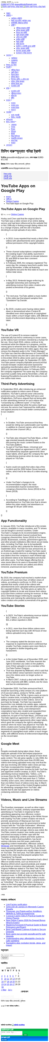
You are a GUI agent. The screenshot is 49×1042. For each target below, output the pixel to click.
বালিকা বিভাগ (15, 77)
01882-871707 (7, 996)
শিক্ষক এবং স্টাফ (11, 65)
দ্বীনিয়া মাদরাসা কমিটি (23, 28)
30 (2, 987)
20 (13, 982)
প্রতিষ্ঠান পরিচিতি (16, 18)
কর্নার (7, 88)
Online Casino (12, 201)
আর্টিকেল (9, 199)
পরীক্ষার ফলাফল (16, 93)
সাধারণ (13, 143)
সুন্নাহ (13, 127)
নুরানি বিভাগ (14, 72)
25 (8, 984)
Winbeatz (5, 846)
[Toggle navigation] (2, 9)
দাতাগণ (13, 110)
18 (8, 982)
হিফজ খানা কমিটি (21, 32)
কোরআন (13, 125)
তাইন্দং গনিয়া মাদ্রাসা (17, 81)
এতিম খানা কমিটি (21, 37)
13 (13, 979)
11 (8, 979)
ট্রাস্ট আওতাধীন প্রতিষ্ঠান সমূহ (21, 21)
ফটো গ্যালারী (15, 115)
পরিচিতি (8, 15)
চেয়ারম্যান (14, 60)
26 (11, 984)
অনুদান (8, 100)
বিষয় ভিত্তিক (15, 136)
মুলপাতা (8, 197)
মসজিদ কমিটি (20, 39)
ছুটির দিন (14, 96)
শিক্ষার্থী (8, 67)
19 (11, 982)
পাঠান (25, 1035)
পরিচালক (14, 63)
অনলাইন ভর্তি (15, 86)
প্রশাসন (8, 55)
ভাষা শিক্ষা (14, 140)
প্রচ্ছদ (8, 13)
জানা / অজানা (10, 122)
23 (2, 984)
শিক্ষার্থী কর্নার (8, 178)
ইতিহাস (13, 131)
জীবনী (13, 134)
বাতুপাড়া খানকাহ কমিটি (23, 51)
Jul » (10, 990)
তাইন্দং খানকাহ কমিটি (22, 48)
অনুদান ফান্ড (15, 105)
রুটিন (12, 98)
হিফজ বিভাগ (15, 74)
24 (5, 984)
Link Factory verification (16, 904)
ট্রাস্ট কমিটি (19, 42)
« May (3, 990)
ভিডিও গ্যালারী (15, 117)
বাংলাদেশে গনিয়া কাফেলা (24, 53)
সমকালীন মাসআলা (16, 138)
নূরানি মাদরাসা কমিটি (22, 35)
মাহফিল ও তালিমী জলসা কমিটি (25, 46)
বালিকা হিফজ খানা (16, 84)
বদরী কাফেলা (20, 44)
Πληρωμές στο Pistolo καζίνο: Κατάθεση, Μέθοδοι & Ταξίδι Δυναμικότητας (24, 912)
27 (13, 984)
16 (2, 982)
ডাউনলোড (9, 119)
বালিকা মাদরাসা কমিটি (22, 30)
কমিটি (13, 25)
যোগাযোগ (9, 145)
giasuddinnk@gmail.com (12, 999)
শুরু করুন (4, 1040)
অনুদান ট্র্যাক (15, 107)
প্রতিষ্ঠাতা (14, 58)
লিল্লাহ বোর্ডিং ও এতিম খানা (20, 79)
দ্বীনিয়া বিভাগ (15, 70)
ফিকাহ (13, 129)
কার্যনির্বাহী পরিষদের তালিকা (19, 23)
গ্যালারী (8, 112)
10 (5, 979)
